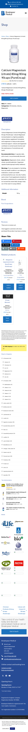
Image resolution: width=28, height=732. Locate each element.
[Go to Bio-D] (18, 540)
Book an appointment (7, 670)
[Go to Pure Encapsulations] (20, 583)
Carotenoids (6, 414)
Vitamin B (6, 390)
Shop (7, 36)
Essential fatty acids (8, 426)
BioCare (7, 310)
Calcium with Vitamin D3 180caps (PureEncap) (20, 610)
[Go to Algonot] (18, 526)
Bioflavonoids (6, 407)
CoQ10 (5, 418)
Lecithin (5, 437)
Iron (5, 368)
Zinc (5, 377)
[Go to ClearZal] (18, 552)
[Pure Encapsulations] (7, 120)
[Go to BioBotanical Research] (18, 550)
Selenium (6, 374)
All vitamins (6, 381)
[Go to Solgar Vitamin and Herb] (6, 595)
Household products (8, 433)
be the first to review (16, 81)
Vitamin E (6, 399)
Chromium (6, 365)
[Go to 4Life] (7, 529)
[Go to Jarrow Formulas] (18, 566)
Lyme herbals (6, 441)
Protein (5, 464)
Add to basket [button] (9, 287)
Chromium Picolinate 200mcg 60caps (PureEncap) (7, 610)
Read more (7, 320)
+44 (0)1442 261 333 (15, 2)
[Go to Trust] (18, 595)
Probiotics (5, 460)
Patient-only (6, 452)
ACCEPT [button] (12, 728)
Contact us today (6, 668)
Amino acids (6, 403)
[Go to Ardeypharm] (18, 535)
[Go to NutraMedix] (6, 583)
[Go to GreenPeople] (6, 570)
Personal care (6, 456)
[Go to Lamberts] (6, 574)
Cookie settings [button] (5, 728)
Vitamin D (6, 396)
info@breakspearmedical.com (15, 4)
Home (3, 36)
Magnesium (4, 108)
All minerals (12, 106)
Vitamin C (6, 393)
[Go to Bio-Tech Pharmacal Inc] (5, 544)
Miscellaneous (6, 445)
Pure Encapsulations (8, 275)
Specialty (5, 475)
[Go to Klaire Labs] (18, 570)
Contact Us (15, 6)
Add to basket (14, 98)
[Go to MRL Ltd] (18, 574)
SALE (4, 467)
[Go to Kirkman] (18, 568)
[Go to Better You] (5, 537)
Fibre (4, 429)
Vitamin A (6, 387)
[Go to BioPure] (5, 555)
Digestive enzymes (7, 422)
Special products (7, 471)
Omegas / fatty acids (8, 448)
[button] (26, 13)
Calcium (19, 106)
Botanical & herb (7, 411)
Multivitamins (7, 384)
